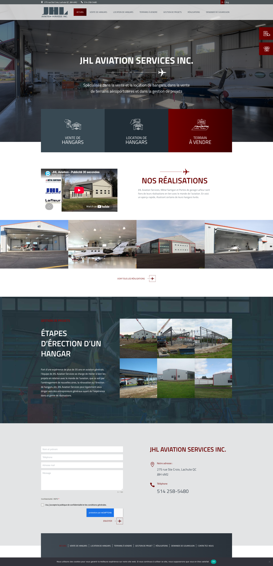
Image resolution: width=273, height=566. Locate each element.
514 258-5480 (90, 2)
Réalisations (162, 545)
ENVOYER (107, 521)
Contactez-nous (206, 545)
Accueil (63, 545)
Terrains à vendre (123, 545)
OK (213, 561)
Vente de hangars (78, 545)
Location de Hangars (101, 545)
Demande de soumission (183, 545)
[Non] (269, 561)
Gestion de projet (143, 545)
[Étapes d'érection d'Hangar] (138, 357)
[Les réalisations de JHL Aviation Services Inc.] (34, 268)
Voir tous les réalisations (131, 278)
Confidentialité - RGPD (50, 499)
